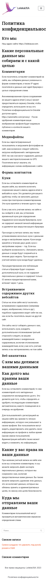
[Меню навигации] (41, 8)
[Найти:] (23, 530)
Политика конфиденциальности (23, 577)
